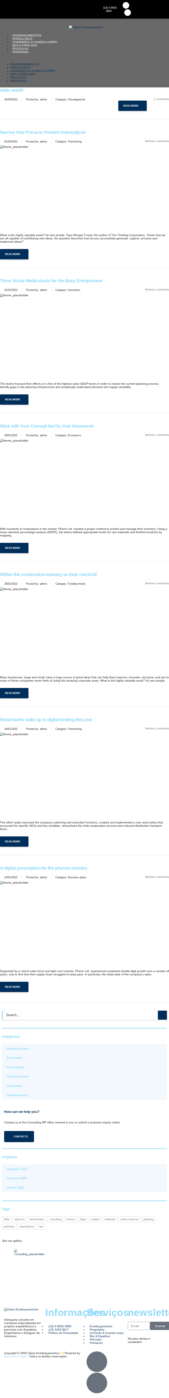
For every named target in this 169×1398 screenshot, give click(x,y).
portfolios (9, 1226)
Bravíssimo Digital (15, 1356)
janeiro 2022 (15, 1187)
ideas (83, 1219)
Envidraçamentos (26, 35)
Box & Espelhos (24, 45)
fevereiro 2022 (17, 1178)
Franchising (15, 1067)
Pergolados (22, 38)
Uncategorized (17, 1095)
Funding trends (18, 1076)
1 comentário (161, 99)
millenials (110, 1219)
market (95, 1219)
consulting (55, 1219)
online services (129, 1219)
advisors (20, 1219)
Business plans (18, 1048)
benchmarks (37, 1219)
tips (41, 1226)
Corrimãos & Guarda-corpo (34, 42)
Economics (14, 1057)
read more (130, 105)
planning (148, 1219)
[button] (84, 58)
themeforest (27, 1226)
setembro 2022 (17, 1169)
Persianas (20, 52)
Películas (20, 48)
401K (7, 1219)
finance (70, 1219)
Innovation (14, 1085)
